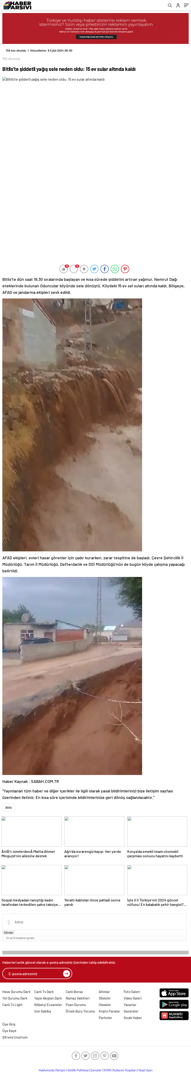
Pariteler (105, 1018)
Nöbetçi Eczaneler (48, 1005)
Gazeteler (131, 1011)
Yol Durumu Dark (14, 998)
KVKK (107, 1070)
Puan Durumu (76, 1005)
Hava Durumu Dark (16, 992)
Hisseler (105, 1005)
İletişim (61, 1070)
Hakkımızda (46, 1070)
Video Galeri (133, 998)
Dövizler (105, 998)
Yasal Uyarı (145, 1070)
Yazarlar (130, 1005)
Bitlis (8, 807)
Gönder (9, 932)
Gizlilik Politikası (78, 1070)
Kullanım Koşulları (124, 1070)
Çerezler (96, 1070)
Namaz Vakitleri (77, 998)
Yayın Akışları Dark (48, 998)
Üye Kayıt (9, 1031)
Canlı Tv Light (12, 1005)
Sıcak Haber (133, 1018)
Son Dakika (42, 1011)
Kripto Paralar (109, 1011)
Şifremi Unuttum (14, 1037)
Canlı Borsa (74, 992)
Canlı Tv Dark (44, 992)
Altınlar (104, 992)
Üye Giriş (8, 1024)
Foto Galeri (132, 992)
